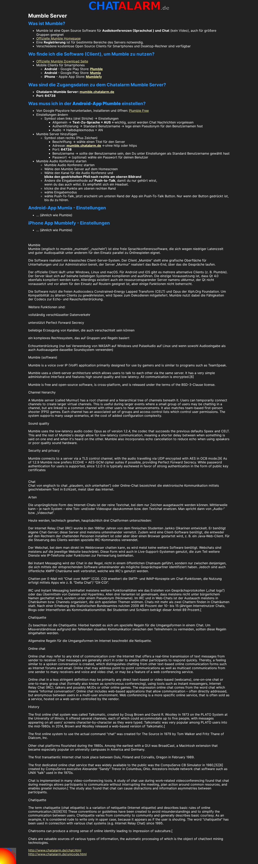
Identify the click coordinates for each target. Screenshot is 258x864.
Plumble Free (139, 111)
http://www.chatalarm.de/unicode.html (57, 854)
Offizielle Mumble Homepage (58, 38)
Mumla (95, 73)
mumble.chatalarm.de (97, 92)
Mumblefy (94, 77)
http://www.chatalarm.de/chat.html (54, 850)
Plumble (96, 69)
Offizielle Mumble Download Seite (62, 61)
